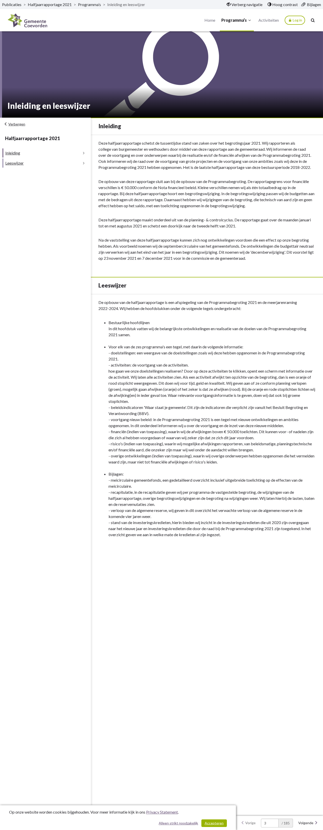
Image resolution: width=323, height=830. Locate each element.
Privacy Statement (162, 812)
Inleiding (12, 152)
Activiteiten (268, 20)
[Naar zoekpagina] (313, 20)
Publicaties (11, 4)
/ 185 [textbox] (286, 823)
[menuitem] (244, 4)
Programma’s (89, 4)
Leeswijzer (14, 163)
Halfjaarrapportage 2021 (50, 4)
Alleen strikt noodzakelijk (178, 823)
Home (209, 20)
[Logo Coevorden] (27, 20)
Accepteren (214, 823)
